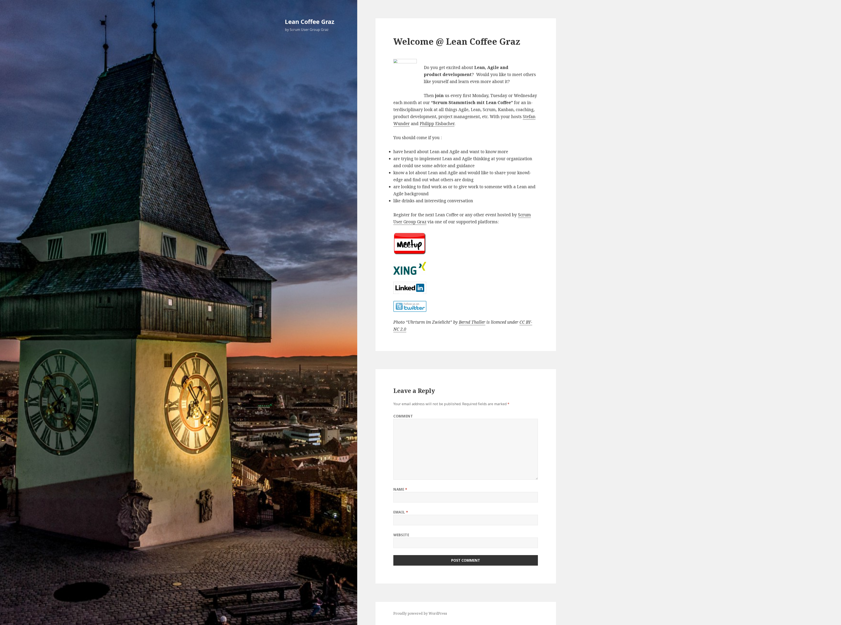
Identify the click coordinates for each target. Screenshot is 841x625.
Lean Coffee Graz (309, 22)
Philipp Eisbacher (437, 123)
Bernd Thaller (472, 322)
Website (401, 535)
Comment (403, 416)
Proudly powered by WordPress (420, 613)
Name (400, 489)
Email (400, 512)
